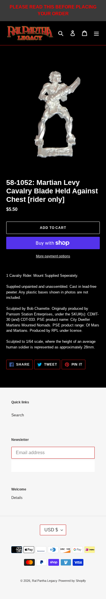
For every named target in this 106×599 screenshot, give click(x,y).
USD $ (51, 529)
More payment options (53, 256)
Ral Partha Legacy (44, 580)
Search (17, 415)
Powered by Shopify (72, 580)
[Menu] (96, 33)
